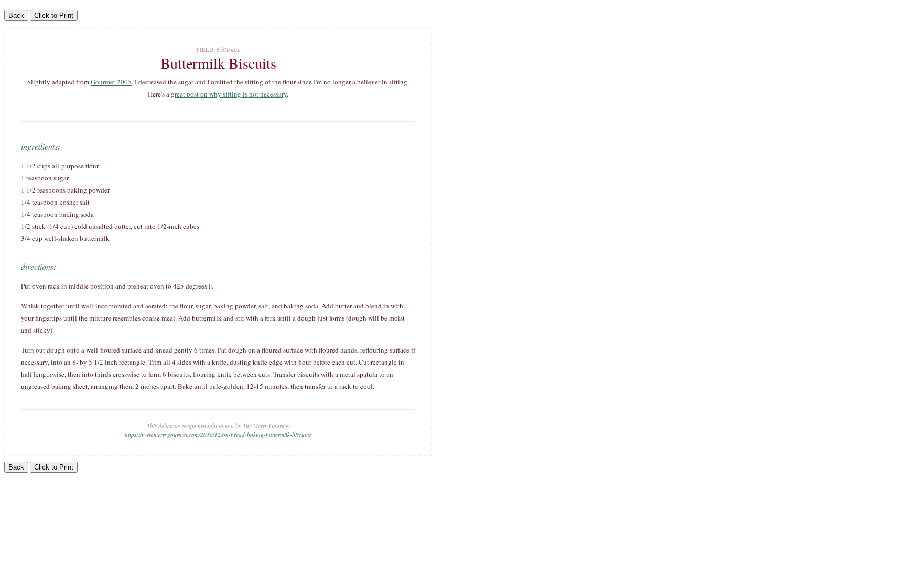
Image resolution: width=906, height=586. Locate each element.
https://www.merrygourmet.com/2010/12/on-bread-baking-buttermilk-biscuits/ (218, 435)
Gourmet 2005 (111, 82)
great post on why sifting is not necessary (229, 94)
